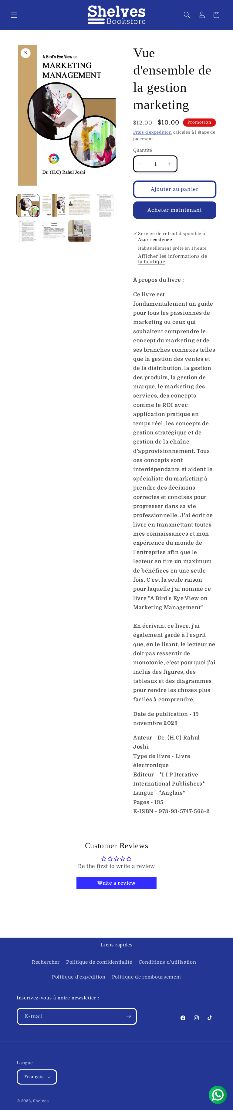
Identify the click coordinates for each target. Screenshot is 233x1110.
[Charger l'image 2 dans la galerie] (53, 205)
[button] (14, 15)
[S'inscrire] (128, 1016)
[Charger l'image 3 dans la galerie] (79, 205)
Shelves (41, 1101)
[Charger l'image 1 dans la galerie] (28, 205)
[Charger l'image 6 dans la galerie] (53, 231)
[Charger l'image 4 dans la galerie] (105, 205)
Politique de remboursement (146, 977)
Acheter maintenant (174, 210)
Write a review (116, 883)
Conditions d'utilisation (167, 962)
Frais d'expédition (152, 132)
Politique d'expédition (79, 977)
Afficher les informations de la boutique (172, 259)
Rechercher (46, 962)
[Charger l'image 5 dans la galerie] (28, 231)
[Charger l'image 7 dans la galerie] (79, 231)
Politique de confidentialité (99, 962)
